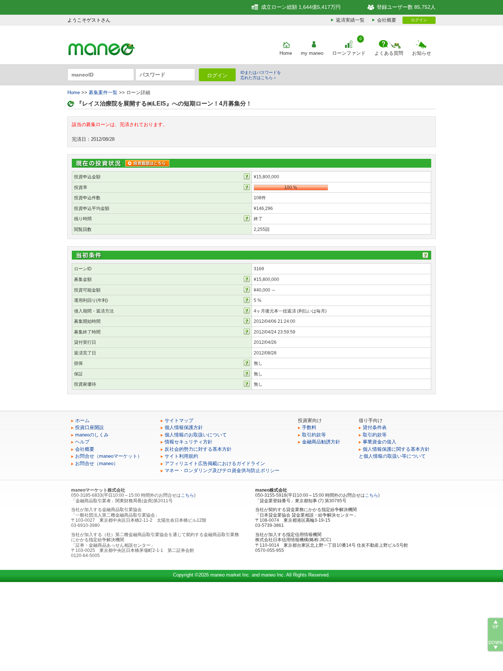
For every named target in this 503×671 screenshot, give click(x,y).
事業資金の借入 (379, 442)
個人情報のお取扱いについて (196, 435)
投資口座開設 (89, 427)
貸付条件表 (375, 427)
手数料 (309, 427)
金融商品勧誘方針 (321, 442)
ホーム (82, 420)
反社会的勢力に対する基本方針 (198, 449)
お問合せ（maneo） (96, 463)
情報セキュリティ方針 (188, 442)
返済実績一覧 (350, 20)
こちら (187, 495)
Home (285, 53)
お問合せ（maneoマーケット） (108, 456)
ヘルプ (82, 442)
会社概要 (386, 20)
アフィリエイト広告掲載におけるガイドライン (215, 463)
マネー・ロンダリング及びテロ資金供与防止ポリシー (222, 470)
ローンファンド (349, 53)
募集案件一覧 (103, 92)
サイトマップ (179, 420)
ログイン (419, 20)
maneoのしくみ (92, 435)
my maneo (312, 53)
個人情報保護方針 (184, 427)
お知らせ (421, 53)
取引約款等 (314, 435)
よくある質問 (388, 53)
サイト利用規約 (181, 456)
